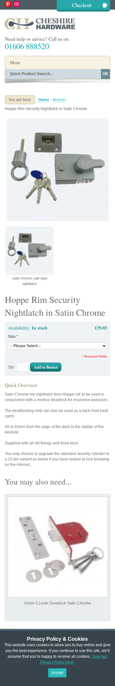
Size (13, 336)
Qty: (11, 367)
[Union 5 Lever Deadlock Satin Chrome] (58, 547)
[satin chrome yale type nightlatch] (57, 119)
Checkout (82, 5)
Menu (15, 62)
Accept (57, 673)
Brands (59, 100)
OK (105, 74)
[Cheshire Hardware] (57, 24)
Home (43, 100)
